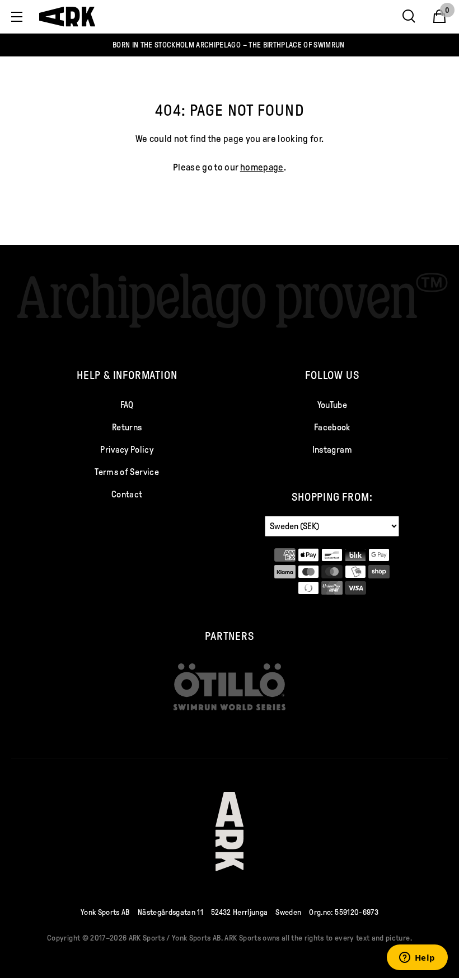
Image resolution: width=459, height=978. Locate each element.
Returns (127, 427)
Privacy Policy (126, 449)
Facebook (332, 427)
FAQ (127, 405)
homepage (262, 167)
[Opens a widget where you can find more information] (417, 958)
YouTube (332, 405)
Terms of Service (126, 472)
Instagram (332, 449)
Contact (126, 494)
